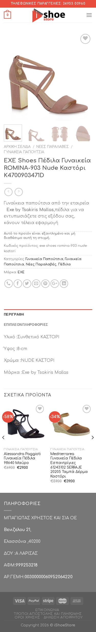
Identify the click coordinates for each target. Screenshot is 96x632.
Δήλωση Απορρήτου (63, 617)
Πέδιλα (64, 264)
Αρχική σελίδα (17, 147)
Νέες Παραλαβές (52, 147)
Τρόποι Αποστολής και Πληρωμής (48, 614)
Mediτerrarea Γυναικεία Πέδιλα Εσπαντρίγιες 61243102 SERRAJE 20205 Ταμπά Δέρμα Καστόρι (69, 465)
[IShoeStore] (48, 15)
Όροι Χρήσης (27, 617)
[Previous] (12, 76)
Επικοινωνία (47, 610)
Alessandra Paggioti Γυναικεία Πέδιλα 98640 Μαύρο (22, 458)
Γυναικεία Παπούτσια (24, 152)
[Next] (84, 76)
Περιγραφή (14, 314)
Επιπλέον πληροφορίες (26, 325)
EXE (21, 272)
